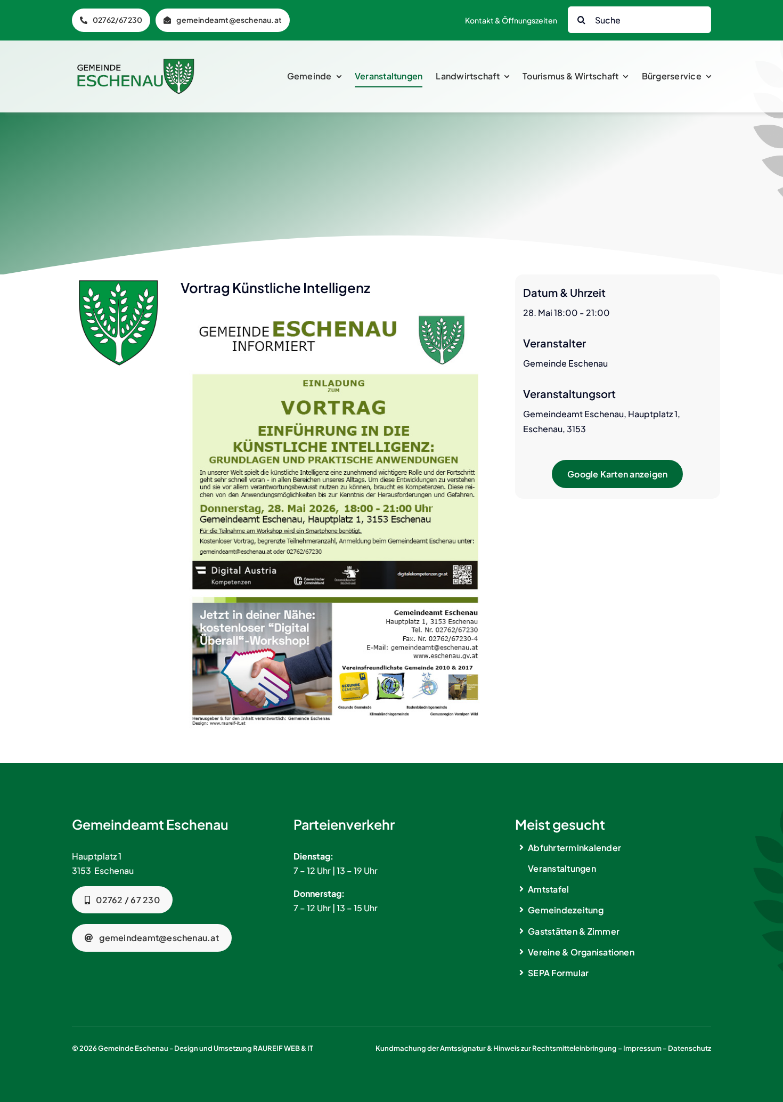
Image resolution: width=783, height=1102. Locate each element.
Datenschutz (689, 1048)
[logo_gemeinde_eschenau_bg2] (135, 62)
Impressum (642, 1048)
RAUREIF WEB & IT (283, 1048)
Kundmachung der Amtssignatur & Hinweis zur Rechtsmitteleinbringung (496, 1048)
